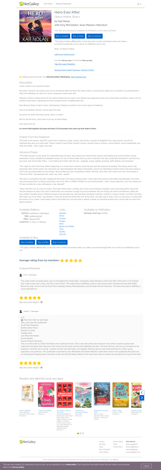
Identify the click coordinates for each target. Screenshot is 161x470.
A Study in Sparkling (44, 410)
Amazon (62, 218)
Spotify (62, 232)
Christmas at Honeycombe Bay (81, 411)
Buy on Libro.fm (94, 36)
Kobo (61, 224)
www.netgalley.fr (131, 444)
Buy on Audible (62, 36)
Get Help (102, 444)
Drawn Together (24, 410)
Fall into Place (117, 410)
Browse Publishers (63, 4)
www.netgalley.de (132, 447)
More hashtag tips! (78, 77)
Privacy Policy (118, 441)
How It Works (103, 452)
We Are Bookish (104, 449)
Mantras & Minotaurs (138, 410)
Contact (102, 441)
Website (62, 213)
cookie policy (71, 464)
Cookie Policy (118, 447)
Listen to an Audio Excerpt (64, 54)
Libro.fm (62, 234)
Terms (115, 444)
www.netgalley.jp (132, 449)
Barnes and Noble (66, 226)
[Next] (141, 397)
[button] (27, 395)
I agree (146, 466)
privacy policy (18, 467)
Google (62, 221)
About (101, 447)
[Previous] (141, 392)
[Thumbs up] (41, 302)
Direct (61, 216)
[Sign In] (139, 4)
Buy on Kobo (78, 36)
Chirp (61, 229)
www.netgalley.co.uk (133, 452)
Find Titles (48, 4)
